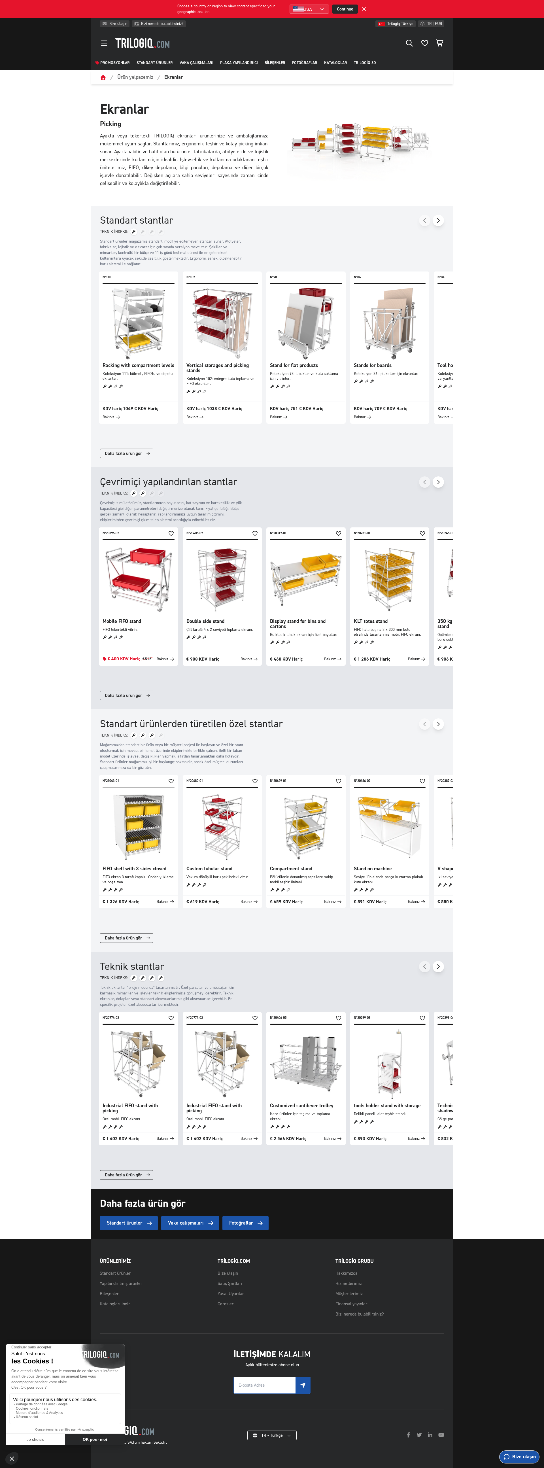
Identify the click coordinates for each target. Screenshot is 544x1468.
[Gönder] (303, 1385)
